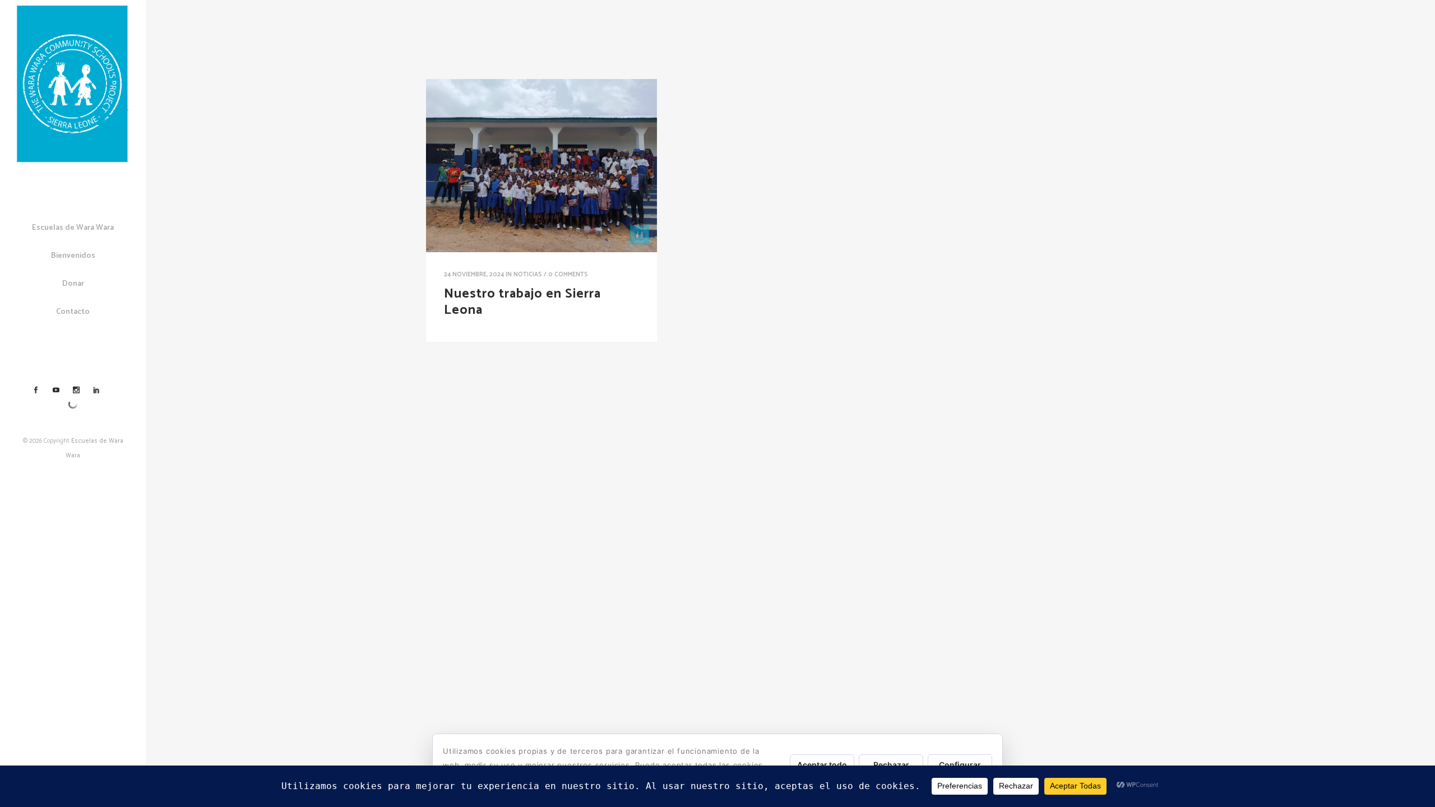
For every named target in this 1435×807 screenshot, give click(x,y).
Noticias (527, 275)
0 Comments (568, 275)
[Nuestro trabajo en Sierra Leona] (541, 165)
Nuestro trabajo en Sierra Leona (522, 302)
